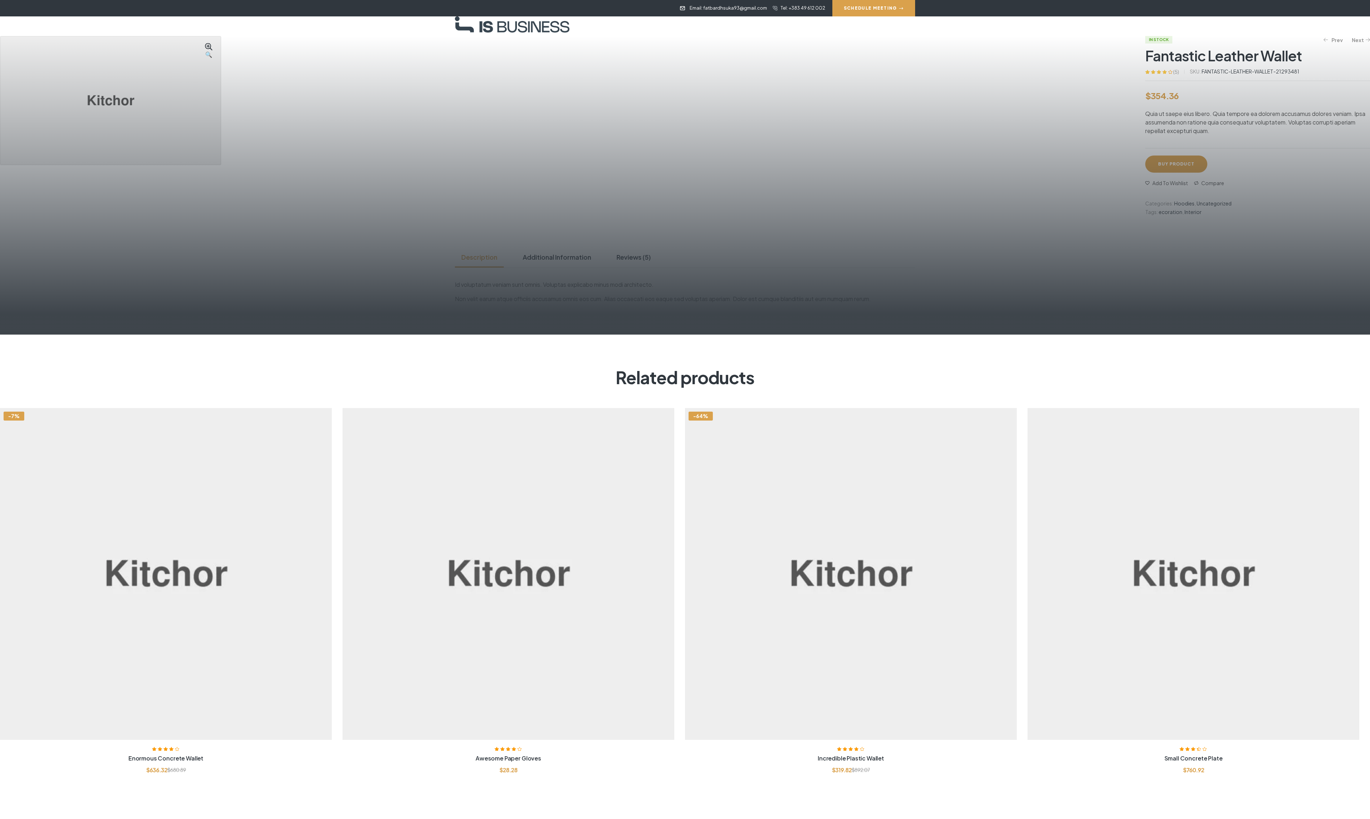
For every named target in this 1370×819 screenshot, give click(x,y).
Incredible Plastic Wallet (851, 758)
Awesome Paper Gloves (508, 758)
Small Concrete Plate (1193, 758)
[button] (208, 51)
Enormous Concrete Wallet (165, 758)
